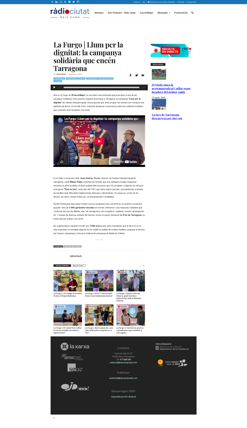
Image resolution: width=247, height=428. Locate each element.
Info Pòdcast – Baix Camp (122, 12)
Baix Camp (68, 246)
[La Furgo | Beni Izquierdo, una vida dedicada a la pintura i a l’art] (99, 315)
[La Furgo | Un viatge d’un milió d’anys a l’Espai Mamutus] (67, 280)
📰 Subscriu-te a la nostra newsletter (161, 2)
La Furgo (57, 81)
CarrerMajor (146, 12)
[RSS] (65, 2)
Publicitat (180, 2)
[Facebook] (52, 2)
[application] (99, 87)
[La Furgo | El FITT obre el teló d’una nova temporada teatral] (99, 280)
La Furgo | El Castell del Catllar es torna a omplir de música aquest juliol (67, 330)
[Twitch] (77, 1)
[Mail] (61, 2)
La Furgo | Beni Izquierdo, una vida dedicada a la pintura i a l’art (99, 330)
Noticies (99, 12)
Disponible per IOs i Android (123, 397)
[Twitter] (73, 2)
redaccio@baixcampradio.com (123, 362)
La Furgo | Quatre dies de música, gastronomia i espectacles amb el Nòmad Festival (128, 297)
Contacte (137, 2)
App (143, 2)
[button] (192, 13)
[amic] (74, 356)
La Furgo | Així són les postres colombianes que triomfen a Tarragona (130, 330)
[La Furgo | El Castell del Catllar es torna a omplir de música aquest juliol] (67, 315)
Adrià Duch (61, 74)
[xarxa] (74, 346)
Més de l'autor (78, 266)
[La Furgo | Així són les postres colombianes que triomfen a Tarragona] (130, 315)
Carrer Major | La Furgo (75, 78)
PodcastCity (181, 12)
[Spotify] (69, 2)
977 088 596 (125, 359)
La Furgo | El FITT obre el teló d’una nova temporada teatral (98, 294)
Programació (192, 2)
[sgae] (74, 367)
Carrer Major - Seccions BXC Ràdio (99, 78)
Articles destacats (62, 266)
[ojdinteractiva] (74, 388)
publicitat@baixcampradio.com (123, 378)
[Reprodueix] (54, 87)
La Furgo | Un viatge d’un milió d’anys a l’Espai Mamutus (67, 294)
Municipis (163, 12)
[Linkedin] (56, 2)
